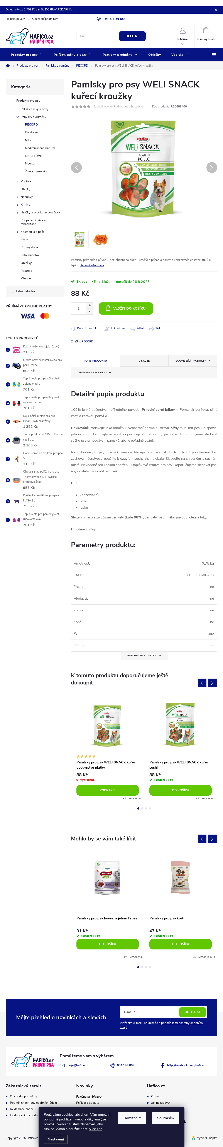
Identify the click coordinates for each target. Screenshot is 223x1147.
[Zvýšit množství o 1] (89, 306)
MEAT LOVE (33, 156)
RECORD (31, 124)
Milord (29, 140)
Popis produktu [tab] (95, 360)
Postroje (26, 271)
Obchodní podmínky (45, 19)
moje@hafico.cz (78, 1065)
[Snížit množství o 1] (89, 311)
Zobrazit (107, 790)
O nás (155, 1096)
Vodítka (26, 181)
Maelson (30, 163)
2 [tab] (142, 808)
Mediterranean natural (40, 148)
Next (212, 683)
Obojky (25, 189)
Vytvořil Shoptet (207, 1138)
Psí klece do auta (87, 1103)
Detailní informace (92, 265)
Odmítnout (132, 1118)
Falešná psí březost (89, 1097)
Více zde (95, 1129)
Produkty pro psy (28, 101)
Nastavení (56, 1139)
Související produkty (191, 360)
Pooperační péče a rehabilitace (33, 222)
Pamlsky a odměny (33, 117)
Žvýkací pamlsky (36, 171)
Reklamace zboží (21, 1109)
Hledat (132, 36)
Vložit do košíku (129, 308)
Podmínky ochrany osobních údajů (33, 1103)
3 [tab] (146, 808)
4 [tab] (150, 808)
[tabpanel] (107, 748)
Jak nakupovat (160, 1103)
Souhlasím (165, 1118)
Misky (25, 239)
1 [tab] (138, 808)
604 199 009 (125, 1065)
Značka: (82, 342)
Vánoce (26, 278)
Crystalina (31, 132)
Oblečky (26, 263)
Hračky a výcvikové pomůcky (40, 212)
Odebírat (192, 1012)
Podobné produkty (93, 372)
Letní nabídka (30, 255)
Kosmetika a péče (32, 232)
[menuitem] (27, 55)
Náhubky (27, 197)
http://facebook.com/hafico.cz (187, 1065)
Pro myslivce (29, 247)
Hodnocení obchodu (24, 1115)
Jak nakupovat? (15, 19)
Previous (202, 683)
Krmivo (25, 205)
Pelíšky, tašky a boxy (34, 109)
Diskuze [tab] (144, 360)
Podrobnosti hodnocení (129, 107)
